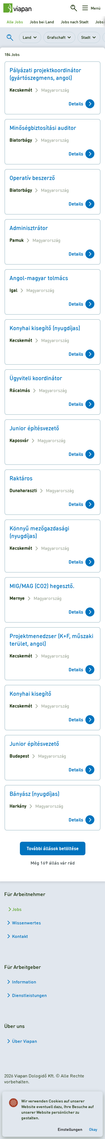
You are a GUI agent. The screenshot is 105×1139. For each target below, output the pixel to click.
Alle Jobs (15, 21)
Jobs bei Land (42, 21)
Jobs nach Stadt (74, 21)
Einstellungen (70, 1129)
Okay (93, 1129)
